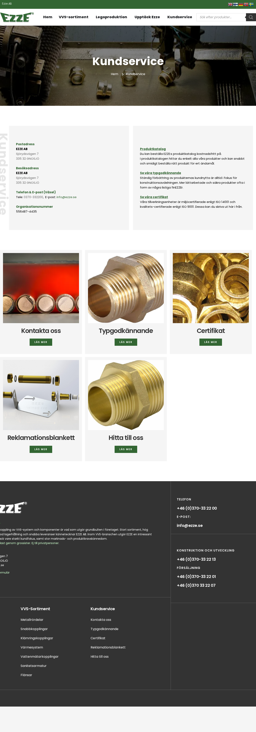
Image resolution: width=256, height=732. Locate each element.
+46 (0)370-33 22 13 (196, 559)
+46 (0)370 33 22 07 (196, 585)
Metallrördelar (32, 619)
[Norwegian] (246, 4)
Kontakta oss (41, 330)
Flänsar (26, 675)
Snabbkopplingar (34, 629)
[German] (241, 4)
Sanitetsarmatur (34, 665)
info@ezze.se (67, 197)
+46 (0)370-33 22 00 (197, 508)
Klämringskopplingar (37, 638)
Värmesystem (32, 647)
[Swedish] (251, 4)
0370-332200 (33, 197)
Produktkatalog (153, 149)
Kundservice (103, 609)
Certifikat (211, 330)
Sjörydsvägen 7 (27, 154)
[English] (230, 4)
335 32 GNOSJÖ (27, 158)
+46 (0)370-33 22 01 (196, 576)
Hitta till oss (126, 437)
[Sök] (251, 17)
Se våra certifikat (154, 197)
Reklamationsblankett (41, 437)
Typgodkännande (126, 330)
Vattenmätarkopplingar (40, 656)
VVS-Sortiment (35, 609)
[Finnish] (235, 4)
